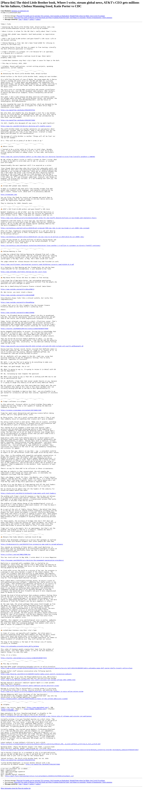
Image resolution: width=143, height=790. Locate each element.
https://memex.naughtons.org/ (35, 709)
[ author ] (38, 19)
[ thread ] (25, 19)
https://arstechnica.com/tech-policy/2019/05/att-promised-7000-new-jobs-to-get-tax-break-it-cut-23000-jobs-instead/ (45, 228)
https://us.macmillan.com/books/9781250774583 (18, 120)
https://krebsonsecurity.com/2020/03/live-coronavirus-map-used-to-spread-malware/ (32, 544)
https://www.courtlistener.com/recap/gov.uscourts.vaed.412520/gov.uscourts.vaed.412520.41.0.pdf (37, 264)
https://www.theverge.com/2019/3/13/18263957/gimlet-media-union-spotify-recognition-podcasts (36, 674)
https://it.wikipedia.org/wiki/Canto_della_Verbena (20, 646)
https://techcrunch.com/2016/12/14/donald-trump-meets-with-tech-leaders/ (28, 493)
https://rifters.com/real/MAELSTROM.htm (15, 554)
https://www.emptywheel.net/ (37, 707)
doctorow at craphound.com (20, 11)
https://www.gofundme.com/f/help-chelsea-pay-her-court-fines (24, 271)
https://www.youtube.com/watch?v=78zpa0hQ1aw (17, 302)
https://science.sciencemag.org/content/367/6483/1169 (21, 410)
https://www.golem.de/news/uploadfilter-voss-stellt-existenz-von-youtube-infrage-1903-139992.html (38, 680)
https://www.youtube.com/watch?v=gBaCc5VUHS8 (17, 312)
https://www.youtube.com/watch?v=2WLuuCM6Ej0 (17, 289)
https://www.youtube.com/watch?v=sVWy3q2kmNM (17, 295)
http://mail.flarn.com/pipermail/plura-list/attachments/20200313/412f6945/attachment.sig (39, 776)
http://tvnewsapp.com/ (9, 194)
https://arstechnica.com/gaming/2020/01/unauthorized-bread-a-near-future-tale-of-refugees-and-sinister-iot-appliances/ (46, 716)
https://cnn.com (7, 709)
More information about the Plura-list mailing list (16, 788)
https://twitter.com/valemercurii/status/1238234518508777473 (24, 658)
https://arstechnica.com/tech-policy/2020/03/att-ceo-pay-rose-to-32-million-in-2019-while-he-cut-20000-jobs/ (42, 237)
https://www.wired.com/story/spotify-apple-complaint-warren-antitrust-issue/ (30, 685)
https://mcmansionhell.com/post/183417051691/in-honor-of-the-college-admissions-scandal (34, 698)
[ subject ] (32, 19)
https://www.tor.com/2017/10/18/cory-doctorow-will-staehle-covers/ (26, 126)
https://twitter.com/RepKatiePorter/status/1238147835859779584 (24, 328)
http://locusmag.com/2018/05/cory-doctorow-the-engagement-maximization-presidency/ (32, 560)
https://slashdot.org (9, 710)
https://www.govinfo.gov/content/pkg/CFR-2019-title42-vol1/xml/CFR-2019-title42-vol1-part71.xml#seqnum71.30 (42, 346)
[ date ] (20, 19)
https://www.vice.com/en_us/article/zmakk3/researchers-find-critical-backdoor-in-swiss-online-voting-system (42, 691)
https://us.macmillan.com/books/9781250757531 (18, 110)
